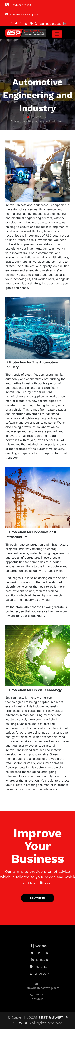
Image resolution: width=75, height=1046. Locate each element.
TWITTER (42, 953)
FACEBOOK (41, 946)
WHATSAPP (42, 973)
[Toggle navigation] (57, 34)
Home (37, 117)
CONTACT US (37, 898)
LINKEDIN (42, 959)
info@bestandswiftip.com (42, 988)
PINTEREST (42, 966)
